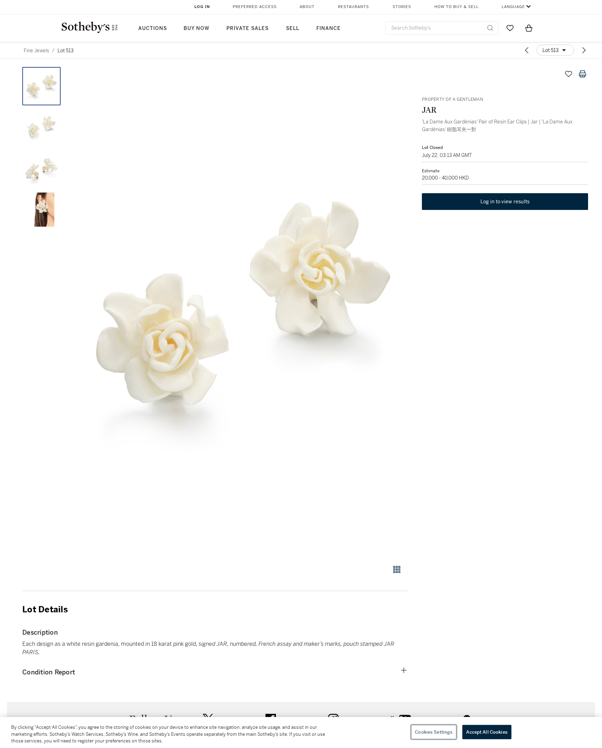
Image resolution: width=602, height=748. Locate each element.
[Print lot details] (582, 74)
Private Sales (247, 28)
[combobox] (441, 28)
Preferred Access (255, 7)
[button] (242, 312)
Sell (292, 28)
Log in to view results (505, 201)
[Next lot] (584, 50)
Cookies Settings (434, 732)
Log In (202, 7)
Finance (328, 28)
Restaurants (353, 7)
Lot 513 (65, 50)
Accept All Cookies (486, 732)
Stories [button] (402, 7)
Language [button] (513, 7)
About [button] (307, 7)
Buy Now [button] (196, 28)
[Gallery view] (396, 569)
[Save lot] (568, 74)
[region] (301, 732)
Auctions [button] (152, 28)
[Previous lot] (527, 50)
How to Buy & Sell (456, 7)
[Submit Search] (490, 28)
